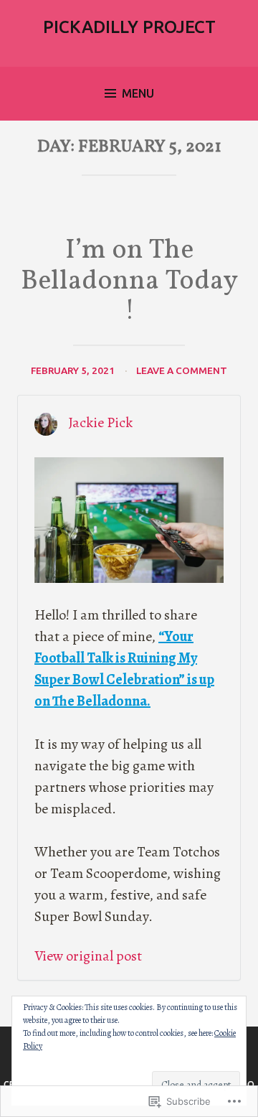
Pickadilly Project (129, 27)
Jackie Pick (100, 422)
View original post (88, 956)
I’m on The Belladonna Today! (129, 282)
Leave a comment (181, 370)
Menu (138, 93)
